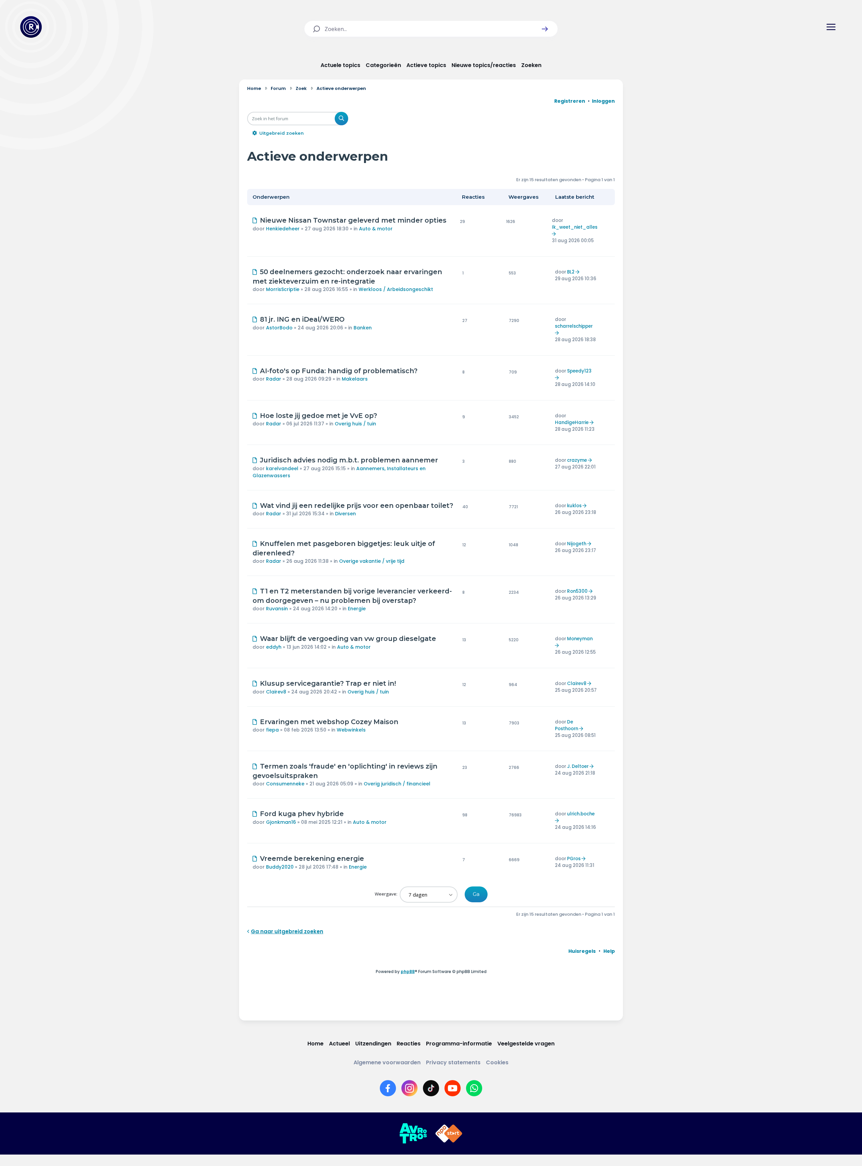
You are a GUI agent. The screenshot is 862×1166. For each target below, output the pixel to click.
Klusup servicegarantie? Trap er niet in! (328, 683)
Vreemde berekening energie (312, 858)
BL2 (570, 272)
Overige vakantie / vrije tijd (371, 561)
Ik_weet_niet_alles (574, 227)
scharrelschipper (574, 326)
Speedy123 (579, 371)
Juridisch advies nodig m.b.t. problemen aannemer (349, 460)
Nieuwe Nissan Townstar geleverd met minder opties (353, 220)
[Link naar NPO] (449, 1133)
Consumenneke (285, 783)
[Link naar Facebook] (388, 1088)
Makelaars (355, 379)
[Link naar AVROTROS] (413, 1133)
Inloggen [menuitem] (603, 101)
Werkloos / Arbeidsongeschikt (396, 289)
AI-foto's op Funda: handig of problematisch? (339, 371)
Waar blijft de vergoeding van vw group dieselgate (348, 639)
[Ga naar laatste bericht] (555, 234)
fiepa (272, 729)
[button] (545, 29)
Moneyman (580, 639)
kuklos (574, 506)
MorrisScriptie (282, 289)
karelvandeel (282, 468)
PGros (574, 858)
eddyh (273, 647)
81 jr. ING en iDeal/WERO (302, 319)
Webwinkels (351, 729)
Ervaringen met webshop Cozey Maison (329, 722)
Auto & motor (376, 228)
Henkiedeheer (283, 228)
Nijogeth (576, 544)
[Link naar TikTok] (431, 1088)
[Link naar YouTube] (452, 1088)
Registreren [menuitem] (569, 101)
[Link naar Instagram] (409, 1088)
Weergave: (386, 894)
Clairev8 (276, 691)
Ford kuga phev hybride (302, 814)
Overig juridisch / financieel (397, 783)
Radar (273, 379)
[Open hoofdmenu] (831, 27)
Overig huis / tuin (355, 423)
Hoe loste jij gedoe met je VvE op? (318, 416)
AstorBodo (279, 327)
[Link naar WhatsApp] (474, 1088)
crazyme (577, 460)
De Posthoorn (566, 725)
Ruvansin (277, 608)
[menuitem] (582, 951)
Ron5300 (577, 591)
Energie (357, 608)
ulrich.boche (581, 814)
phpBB (408, 971)
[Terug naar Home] (31, 27)
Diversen (345, 513)
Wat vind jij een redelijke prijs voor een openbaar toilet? (356, 505)
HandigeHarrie (572, 422)
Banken (363, 327)
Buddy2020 (280, 867)
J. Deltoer (578, 766)
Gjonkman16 (281, 822)
